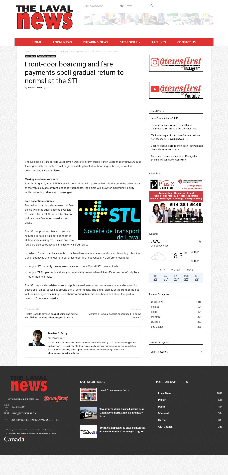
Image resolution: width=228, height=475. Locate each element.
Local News (39, 51)
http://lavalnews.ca (56, 338)
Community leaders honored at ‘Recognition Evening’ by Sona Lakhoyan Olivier (174, 158)
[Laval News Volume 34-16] (88, 394)
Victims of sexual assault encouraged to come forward (115, 315)
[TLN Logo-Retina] (45, 17)
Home (28, 51)
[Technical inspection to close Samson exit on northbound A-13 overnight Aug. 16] (88, 431)
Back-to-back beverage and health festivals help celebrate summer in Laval (177, 147)
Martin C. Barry (35, 87)
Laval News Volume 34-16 (164, 118)
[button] (151, 6)
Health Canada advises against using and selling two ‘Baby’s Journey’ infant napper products (51, 315)
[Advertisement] (83, 116)
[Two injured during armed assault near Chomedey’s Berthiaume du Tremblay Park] (88, 413)
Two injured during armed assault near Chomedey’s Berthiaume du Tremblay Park (174, 127)
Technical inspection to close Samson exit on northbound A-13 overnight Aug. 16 (175, 137)
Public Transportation (46, 56)
